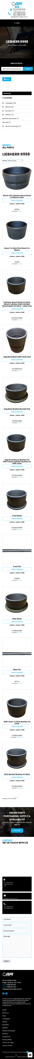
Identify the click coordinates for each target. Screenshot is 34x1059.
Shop (4, 1016)
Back (7, 79)
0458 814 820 (9, 906)
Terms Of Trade (8, 1043)
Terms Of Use (7, 1046)
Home (9, 45)
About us (5, 1013)
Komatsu (8, 111)
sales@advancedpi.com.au (19, 17)
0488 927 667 (10, 908)
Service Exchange (11, 126)
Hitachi (7, 107)
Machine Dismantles (9, 119)
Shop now (17, 830)
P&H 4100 (5, 122)
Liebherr (15, 45)
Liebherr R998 (20, 204)
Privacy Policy (7, 1040)
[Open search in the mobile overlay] (17, 69)
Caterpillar (9, 103)
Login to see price (17, 200)
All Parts (5, 1034)
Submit (6, 961)
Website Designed (9, 1056)
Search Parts (16, 63)
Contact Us (6, 1037)
